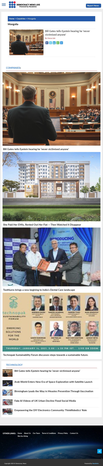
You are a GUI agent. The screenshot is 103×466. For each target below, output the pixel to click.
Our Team (36, 433)
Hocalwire (95, 463)
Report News (93, 6)
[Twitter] (50, 42)
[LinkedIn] (54, 42)
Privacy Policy (63, 433)
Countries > (22, 19)
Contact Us (74, 433)
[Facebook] (46, 42)
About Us (27, 433)
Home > (13, 19)
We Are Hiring (23, 436)
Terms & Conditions (49, 433)
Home (20, 433)
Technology (14, 365)
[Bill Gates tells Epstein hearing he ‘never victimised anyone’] (26, 55)
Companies (13, 68)
